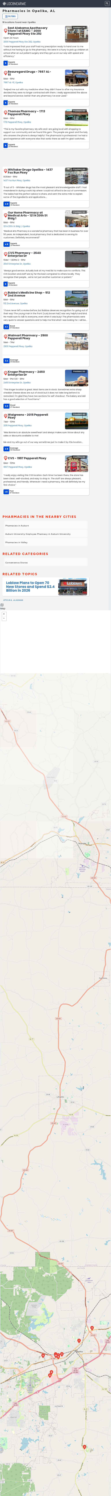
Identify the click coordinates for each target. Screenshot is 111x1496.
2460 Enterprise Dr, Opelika (16, 382)
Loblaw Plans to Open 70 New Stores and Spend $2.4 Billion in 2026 (30, 586)
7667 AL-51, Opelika (13, 82)
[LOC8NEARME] (14, 3)
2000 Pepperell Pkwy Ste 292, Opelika (21, 41)
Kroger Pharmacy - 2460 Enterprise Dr (26, 373)
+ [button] (4, 614)
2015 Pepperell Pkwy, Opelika (17, 425)
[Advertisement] (45, 157)
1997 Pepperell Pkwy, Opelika (17, 467)
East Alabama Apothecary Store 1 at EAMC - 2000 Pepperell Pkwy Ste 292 (28, 30)
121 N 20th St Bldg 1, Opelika (16, 226)
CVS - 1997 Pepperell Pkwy (27, 458)
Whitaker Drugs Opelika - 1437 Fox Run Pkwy (30, 171)
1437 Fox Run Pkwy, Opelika (16, 180)
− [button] (4, 618)
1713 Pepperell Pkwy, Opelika (17, 122)
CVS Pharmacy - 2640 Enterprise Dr (24, 254)
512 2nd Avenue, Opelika (15, 303)
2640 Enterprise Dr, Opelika (16, 263)
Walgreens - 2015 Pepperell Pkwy (28, 416)
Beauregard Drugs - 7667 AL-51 (29, 73)
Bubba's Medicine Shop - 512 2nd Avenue (29, 294)
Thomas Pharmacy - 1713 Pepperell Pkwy (26, 113)
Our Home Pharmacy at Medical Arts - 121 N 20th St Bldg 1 (28, 215)
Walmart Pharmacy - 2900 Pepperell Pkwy (28, 337)
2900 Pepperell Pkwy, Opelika (17, 346)
